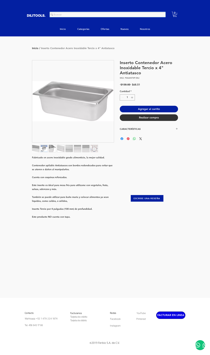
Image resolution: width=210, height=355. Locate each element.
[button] (175, 14)
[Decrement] (122, 97)
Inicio (35, 48)
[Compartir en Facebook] (122, 139)
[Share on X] (141, 139)
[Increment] (132, 97)
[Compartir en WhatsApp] (134, 139)
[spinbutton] (127, 97)
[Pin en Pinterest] (128, 139)
